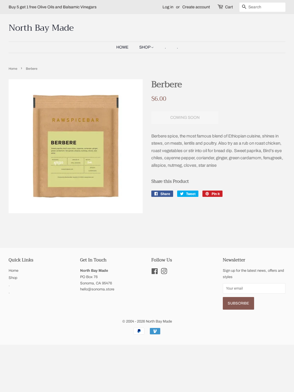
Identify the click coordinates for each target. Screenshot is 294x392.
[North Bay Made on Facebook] (154, 273)
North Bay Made (41, 28)
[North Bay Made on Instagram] (164, 273)
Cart (229, 7)
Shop (145, 47)
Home (122, 47)
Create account (196, 7)
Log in (168, 7)
